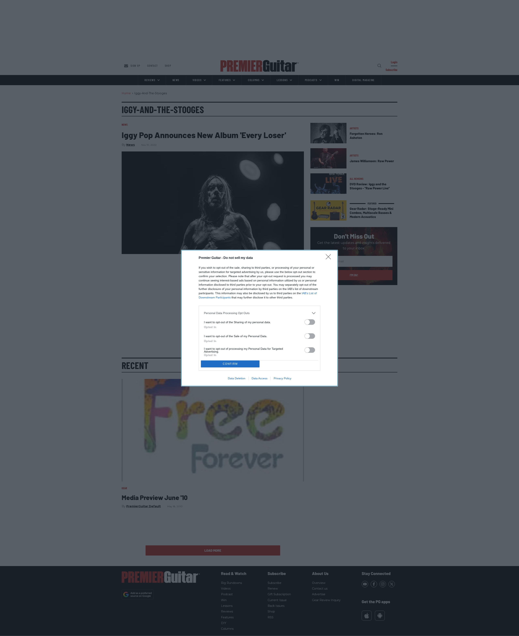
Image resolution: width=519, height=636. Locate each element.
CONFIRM (230, 363)
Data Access (259, 378)
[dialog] (259, 318)
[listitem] (259, 313)
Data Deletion (236, 378)
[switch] (310, 322)
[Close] (329, 258)
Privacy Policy (282, 378)
